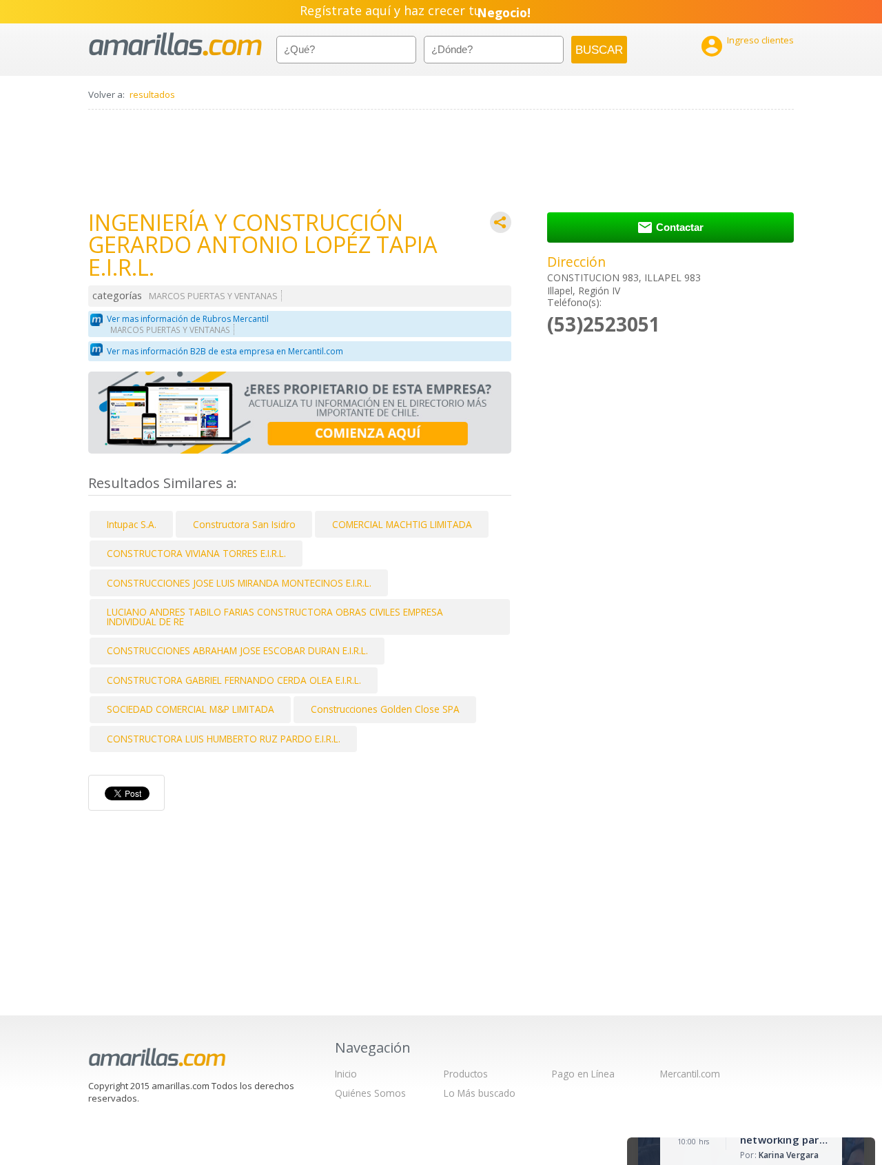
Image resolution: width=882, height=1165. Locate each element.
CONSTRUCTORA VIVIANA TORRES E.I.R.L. (196, 553)
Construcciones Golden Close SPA (385, 709)
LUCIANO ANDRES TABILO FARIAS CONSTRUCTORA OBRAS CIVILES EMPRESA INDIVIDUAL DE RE (275, 616)
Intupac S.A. (131, 524)
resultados (152, 94)
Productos (466, 1073)
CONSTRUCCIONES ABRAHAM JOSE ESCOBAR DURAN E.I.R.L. (237, 650)
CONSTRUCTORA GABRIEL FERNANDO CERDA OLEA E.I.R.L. (234, 680)
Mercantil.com (690, 1073)
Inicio (346, 1073)
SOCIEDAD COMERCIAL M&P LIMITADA (190, 709)
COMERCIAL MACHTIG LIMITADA (402, 524)
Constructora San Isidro (244, 524)
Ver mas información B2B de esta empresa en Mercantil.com (225, 351)
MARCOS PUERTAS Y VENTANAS (213, 296)
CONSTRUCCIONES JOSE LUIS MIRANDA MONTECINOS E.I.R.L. (239, 582)
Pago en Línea (583, 1073)
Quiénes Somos (370, 1093)
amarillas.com (175, 44)
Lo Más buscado (479, 1093)
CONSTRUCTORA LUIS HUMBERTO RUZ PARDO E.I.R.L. (223, 738)
